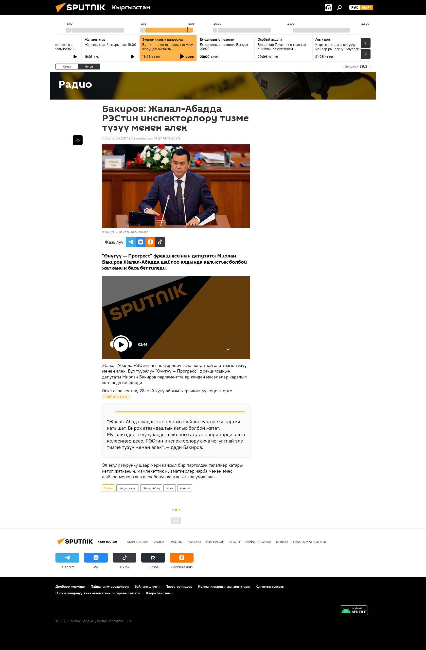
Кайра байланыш (159, 593)
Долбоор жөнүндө (70, 586)
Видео (282, 541)
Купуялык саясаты (270, 586)
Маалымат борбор (310, 541)
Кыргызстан (138, 541)
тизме (170, 488)
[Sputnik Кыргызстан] (82, 13)
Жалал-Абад (151, 488)
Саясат (160, 541)
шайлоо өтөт (116, 396)
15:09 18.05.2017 (115, 138)
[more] (78, 140)
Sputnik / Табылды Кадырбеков (126, 232)
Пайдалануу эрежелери (110, 586)
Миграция (215, 541)
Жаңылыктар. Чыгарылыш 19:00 (110, 44)
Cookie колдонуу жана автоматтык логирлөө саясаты (97, 593)
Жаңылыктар (128, 488)
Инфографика (258, 541)
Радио (108, 488)
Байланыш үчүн (147, 586)
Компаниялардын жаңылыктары (224, 586)
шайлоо (184, 488)
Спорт (234, 541)
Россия (194, 541)
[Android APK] (354, 610)
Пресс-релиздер (178, 586)
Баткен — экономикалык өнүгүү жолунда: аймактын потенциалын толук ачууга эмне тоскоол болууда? (168, 50)
